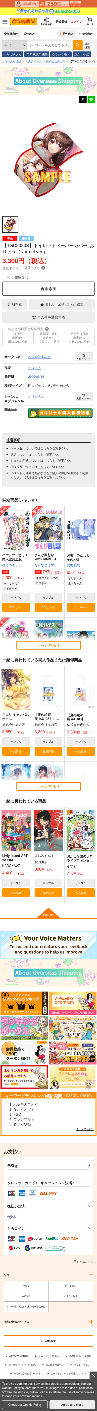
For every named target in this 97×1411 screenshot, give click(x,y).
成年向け (29, 33)
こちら (44, 448)
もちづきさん (13, 54)
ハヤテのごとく (25, 1104)
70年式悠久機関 (37, 54)
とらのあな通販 (11, 61)
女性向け (87, 33)
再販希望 (48, 288)
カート (19, 607)
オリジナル (10, 584)
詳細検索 (87, 45)
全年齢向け (11, 33)
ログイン (76, 21)
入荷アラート (83, 358)
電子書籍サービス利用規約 (22, 1365)
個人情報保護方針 (55, 1365)
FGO (17, 1114)
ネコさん (41, 583)
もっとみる (85, 1128)
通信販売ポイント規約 (80, 1356)
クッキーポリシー (83, 1365)
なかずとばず (44, 564)
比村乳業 (73, 565)
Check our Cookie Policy (25, 1404)
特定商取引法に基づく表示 (27, 1373)
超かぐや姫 (81, 54)
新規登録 (61, 21)
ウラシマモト (61, 54)
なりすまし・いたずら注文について (69, 1373)
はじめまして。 (13, 564)
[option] (48, 160)
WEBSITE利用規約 (18, 1356)
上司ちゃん (75, 583)
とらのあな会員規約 (49, 1356)
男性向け (68, 33)
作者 (55, 578)
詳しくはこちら (83, 1261)
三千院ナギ (10, 589)
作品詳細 (15, 751)
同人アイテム (33, 61)
